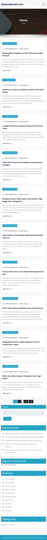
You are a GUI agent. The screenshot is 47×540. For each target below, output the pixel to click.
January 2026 (9, 482)
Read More (6, 70)
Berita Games (24, 49)
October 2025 (9, 493)
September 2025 (10, 496)
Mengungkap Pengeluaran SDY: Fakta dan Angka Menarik (24, 433)
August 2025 (9, 500)
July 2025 (8, 503)
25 (26, 401)
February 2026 (9, 479)
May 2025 (8, 510)
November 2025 (10, 489)
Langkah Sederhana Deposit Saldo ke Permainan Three (23, 440)
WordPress (19, 537)
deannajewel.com (12, 4)
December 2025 (10, 486)
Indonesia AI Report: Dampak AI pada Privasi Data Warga (24, 437)
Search (5, 407)
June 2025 (8, 507)
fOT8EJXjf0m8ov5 (11, 49)
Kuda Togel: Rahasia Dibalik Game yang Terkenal (22, 308)
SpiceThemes (40, 537)
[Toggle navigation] (43, 4)
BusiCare (32, 537)
